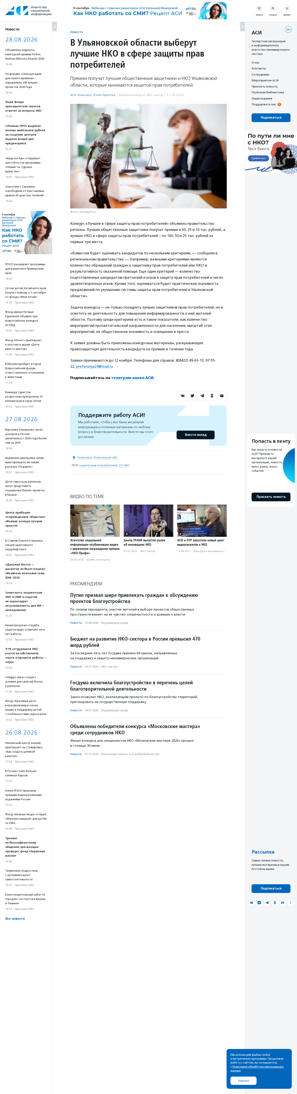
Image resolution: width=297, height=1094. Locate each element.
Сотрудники (260, 74)
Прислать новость (265, 86)
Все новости (15, 919)
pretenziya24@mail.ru (94, 366)
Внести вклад (196, 435)
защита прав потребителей (98, 465)
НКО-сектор (154, 95)
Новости (76, 32)
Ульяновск (85, 457)
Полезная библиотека (268, 92)
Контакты (259, 68)
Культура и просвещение (210, 551)
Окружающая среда (114, 622)
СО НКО (124, 465)
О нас (255, 62)
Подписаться (271, 118)
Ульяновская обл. (105, 457)
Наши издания (262, 98)
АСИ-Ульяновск (81, 95)
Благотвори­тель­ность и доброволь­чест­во (130, 754)
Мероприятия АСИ (265, 80)
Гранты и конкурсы (132, 95)
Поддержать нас (264, 104)
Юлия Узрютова (104, 95)
